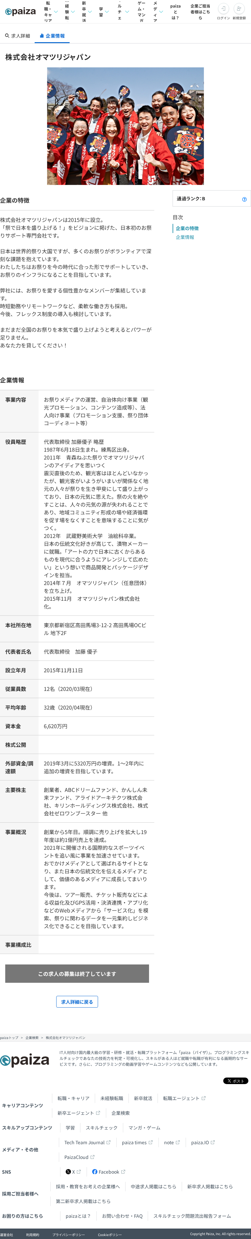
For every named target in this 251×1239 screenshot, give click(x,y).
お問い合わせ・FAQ (122, 1216)
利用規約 (32, 1234)
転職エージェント (181, 1098)
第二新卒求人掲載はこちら (83, 1201)
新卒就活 (84, 11)
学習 (101, 11)
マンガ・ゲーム (144, 1127)
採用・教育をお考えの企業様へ (88, 1186)
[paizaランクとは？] (244, 198)
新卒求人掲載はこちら (210, 1186)
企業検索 (120, 1113)
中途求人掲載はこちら (153, 1186)
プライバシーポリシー (68, 1234)
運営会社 (6, 1234)
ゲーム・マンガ (141, 11)
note (169, 1142)
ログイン (223, 17)
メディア (155, 11)
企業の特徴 (187, 228)
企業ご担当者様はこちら (200, 11)
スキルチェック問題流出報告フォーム (192, 1216)
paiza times (134, 1142)
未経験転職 (67, 11)
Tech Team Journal (84, 1142)
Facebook (109, 1171)
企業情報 (185, 237)
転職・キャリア (48, 11)
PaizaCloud (76, 1157)
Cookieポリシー (110, 1234)
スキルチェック (120, 11)
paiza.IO (200, 1142)
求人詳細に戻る (77, 1001)
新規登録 (239, 17)
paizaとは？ (175, 11)
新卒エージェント (76, 1113)
